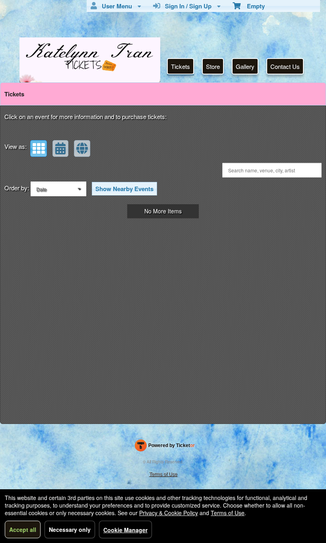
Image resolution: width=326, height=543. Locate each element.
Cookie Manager (125, 530)
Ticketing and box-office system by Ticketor (164, 447)
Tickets (180, 66)
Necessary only (70, 529)
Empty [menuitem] (253, 6)
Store (213, 66)
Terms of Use (163, 473)
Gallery (245, 66)
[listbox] (58, 189)
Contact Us (285, 66)
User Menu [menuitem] (115, 6)
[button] (38, 148)
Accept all (22, 529)
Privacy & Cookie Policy (168, 513)
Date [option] (41, 189)
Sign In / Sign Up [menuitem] (186, 6)
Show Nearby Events (124, 188)
